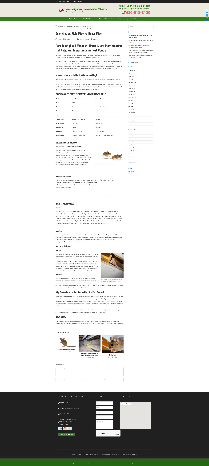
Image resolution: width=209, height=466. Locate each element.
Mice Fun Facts (112, 355)
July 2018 (131, 124)
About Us (80, 454)
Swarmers (131, 159)
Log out (130, 173)
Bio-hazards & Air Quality (129, 454)
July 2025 (131, 100)
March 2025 (131, 109)
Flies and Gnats (132, 142)
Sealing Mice (131, 153)
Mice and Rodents (84, 39)
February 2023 (132, 121)
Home (74, 454)
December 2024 (132, 118)
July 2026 (131, 73)
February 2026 (132, 82)
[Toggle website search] (139, 19)
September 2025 (133, 97)
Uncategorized (132, 162)
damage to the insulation (84, 89)
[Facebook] (207, 10)
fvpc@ (62, 408)
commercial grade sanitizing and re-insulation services (89, 323)
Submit (100, 441)
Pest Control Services (92, 454)
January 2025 (132, 115)
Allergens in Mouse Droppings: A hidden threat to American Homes (89, 354)
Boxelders (131, 136)
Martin (60, 39)
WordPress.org (132, 175)
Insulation (131, 145)
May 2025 (131, 103)
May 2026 (131, 79)
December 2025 (132, 88)
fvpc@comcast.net (78, 1)
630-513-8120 (64, 402)
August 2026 (132, 70)
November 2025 (132, 91)
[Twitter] (207, 13)
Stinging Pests (132, 156)
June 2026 (131, 76)
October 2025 (132, 94)
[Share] (207, 20)
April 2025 (131, 106)
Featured (131, 139)
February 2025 (132, 112)
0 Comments (96, 39)
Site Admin (131, 171)
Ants (130, 133)
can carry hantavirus (106, 84)
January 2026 (132, 85)
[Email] (207, 16)
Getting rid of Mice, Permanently (66, 349)
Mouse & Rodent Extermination (110, 454)
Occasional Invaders (133, 150)
